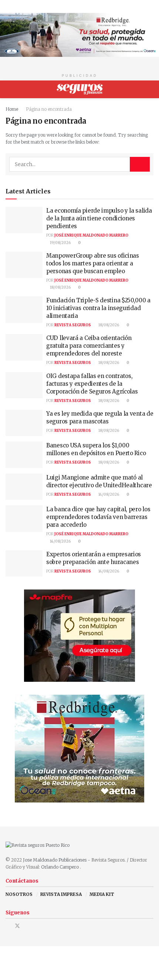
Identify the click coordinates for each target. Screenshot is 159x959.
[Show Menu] (9, 89)
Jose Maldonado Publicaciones (55, 860)
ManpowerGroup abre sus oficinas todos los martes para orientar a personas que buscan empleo (92, 263)
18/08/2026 (60, 287)
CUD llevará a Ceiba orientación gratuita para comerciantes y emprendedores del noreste (89, 345)
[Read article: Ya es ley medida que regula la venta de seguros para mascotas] (24, 423)
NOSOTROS (19, 894)
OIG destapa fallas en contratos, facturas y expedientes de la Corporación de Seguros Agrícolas (92, 383)
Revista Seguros (72, 325)
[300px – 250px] (79, 748)
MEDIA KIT (101, 894)
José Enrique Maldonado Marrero (91, 235)
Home (12, 109)
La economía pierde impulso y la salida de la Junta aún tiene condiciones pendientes (99, 218)
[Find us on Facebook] (8, 925)
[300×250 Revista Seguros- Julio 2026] (79, 635)
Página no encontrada (49, 109)
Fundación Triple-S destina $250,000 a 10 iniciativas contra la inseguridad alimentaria (98, 308)
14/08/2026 (108, 494)
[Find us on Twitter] (17, 925)
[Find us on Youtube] (27, 925)
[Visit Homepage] (80, 89)
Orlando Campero (60, 867)
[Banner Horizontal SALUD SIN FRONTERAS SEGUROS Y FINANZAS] (79, 34)
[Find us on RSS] (36, 925)
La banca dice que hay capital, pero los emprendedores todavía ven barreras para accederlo (98, 517)
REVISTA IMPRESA (61, 894)
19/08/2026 (60, 242)
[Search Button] (150, 89)
